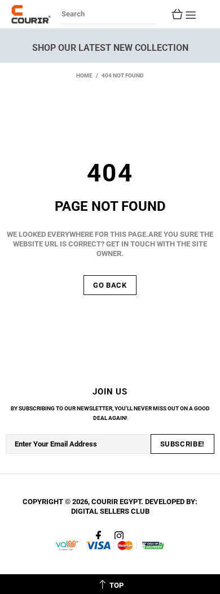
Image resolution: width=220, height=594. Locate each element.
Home (84, 75)
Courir (31, 14)
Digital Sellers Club (110, 511)
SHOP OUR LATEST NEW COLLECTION (110, 48)
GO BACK (110, 285)
